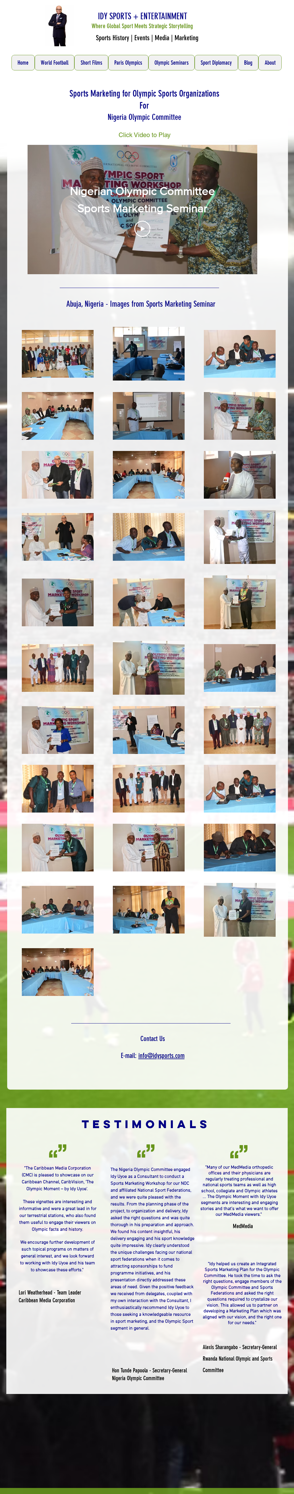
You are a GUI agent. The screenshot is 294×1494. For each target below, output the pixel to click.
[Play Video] (142, 229)
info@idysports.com (161, 1056)
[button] (55, 62)
